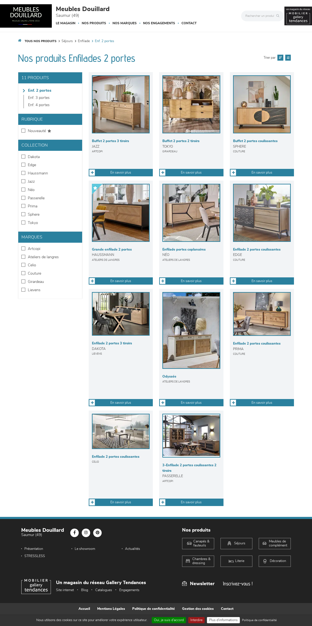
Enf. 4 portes (39, 105)
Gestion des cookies (198, 608)
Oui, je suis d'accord (169, 620)
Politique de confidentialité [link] (259, 620)
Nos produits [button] (94, 23)
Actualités (132, 548)
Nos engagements (159, 23)
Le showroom (85, 548)
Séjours (67, 41)
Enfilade (84, 41)
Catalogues (103, 590)
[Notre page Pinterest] (97, 533)
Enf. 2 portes (104, 41)
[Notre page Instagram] (86, 533)
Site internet (65, 590)
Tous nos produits (40, 41)
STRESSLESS (34, 556)
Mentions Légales (111, 608)
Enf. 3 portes (39, 98)
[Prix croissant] (279, 58)
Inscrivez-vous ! (238, 583)
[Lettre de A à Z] (287, 58)
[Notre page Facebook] (74, 533)
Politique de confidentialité (153, 608)
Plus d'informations (223, 620)
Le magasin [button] (65, 23)
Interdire (196, 620)
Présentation (33, 548)
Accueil (84, 608)
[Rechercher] (279, 16)
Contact (189, 23)
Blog (84, 590)
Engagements (129, 590)
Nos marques (124, 23)
